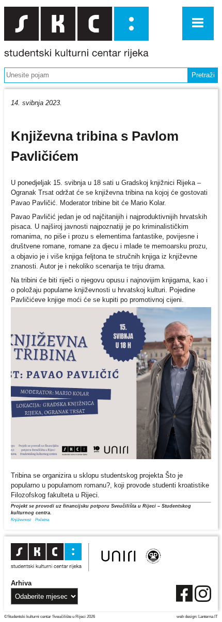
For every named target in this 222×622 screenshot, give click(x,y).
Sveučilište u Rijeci (69, 616)
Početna (42, 519)
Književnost (21, 519)
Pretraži (203, 75)
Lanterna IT (208, 616)
